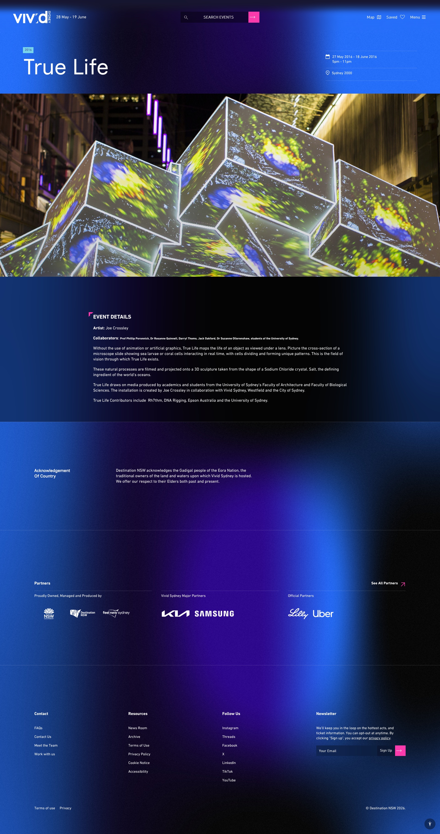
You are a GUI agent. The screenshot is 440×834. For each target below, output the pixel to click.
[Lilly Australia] (298, 613)
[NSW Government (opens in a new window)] (48, 613)
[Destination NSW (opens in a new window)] (82, 613)
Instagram (230, 728)
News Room (137, 728)
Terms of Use (138, 745)
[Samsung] (214, 613)
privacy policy (379, 738)
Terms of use (44, 808)
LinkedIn (229, 763)
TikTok (227, 772)
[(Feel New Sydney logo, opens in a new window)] (116, 613)
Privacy (65, 808)
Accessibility (138, 772)
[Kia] (175, 613)
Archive (134, 737)
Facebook (229, 745)
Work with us (44, 754)
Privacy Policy (139, 754)
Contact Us (42, 737)
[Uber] (323, 613)
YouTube (229, 780)
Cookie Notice (139, 763)
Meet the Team (46, 745)
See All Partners (384, 583)
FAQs (38, 728)
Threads (228, 737)
